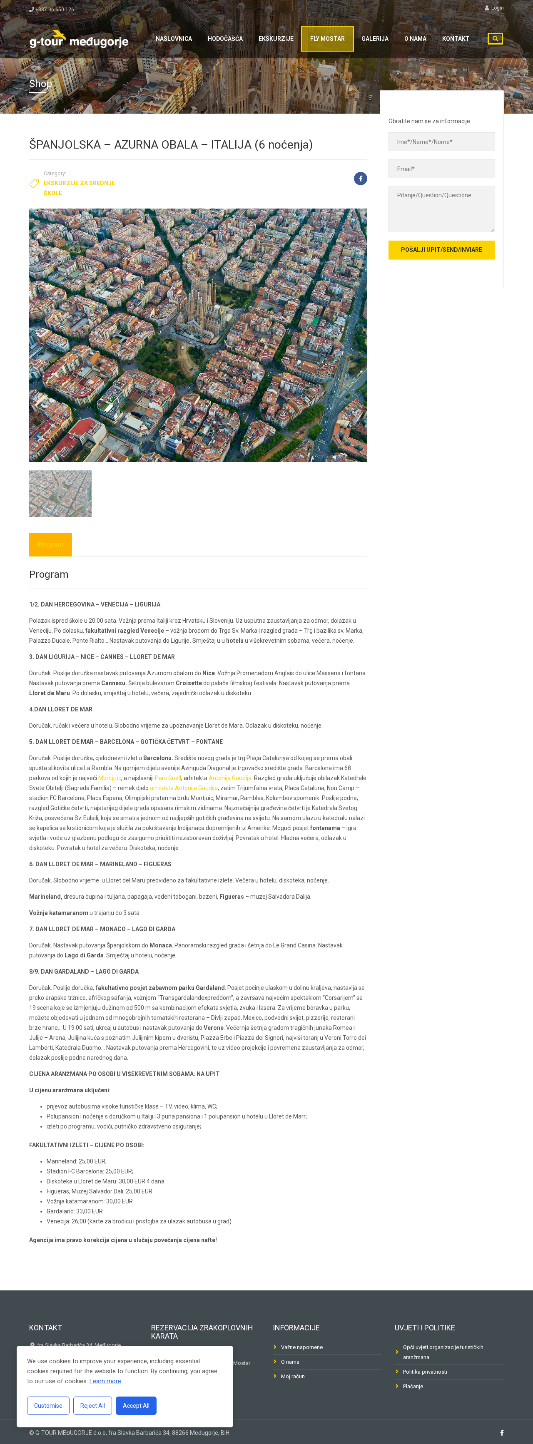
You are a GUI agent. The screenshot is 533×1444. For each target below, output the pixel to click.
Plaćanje (413, 1386)
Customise (48, 1405)
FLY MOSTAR (327, 38)
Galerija (375, 38)
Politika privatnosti (425, 1372)
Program (50, 544)
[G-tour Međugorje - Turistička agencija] (79, 37)
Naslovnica (174, 38)
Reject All (92, 1405)
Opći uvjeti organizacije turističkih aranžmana (443, 1352)
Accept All (136, 1405)
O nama (415, 38)
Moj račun (293, 1376)
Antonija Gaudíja (230, 778)
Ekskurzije (276, 38)
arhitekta (162, 788)
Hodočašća (225, 38)
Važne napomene (302, 1347)
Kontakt (456, 38)
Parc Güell (168, 778)
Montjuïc (109, 778)
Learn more (105, 1381)
